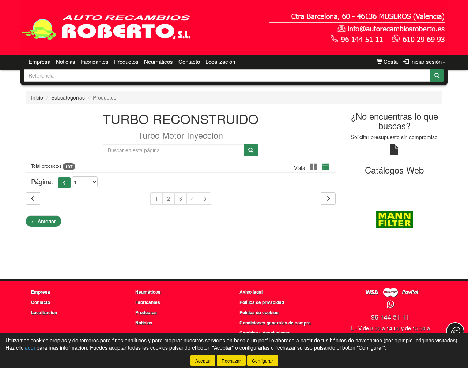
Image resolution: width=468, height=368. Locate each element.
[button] (315, 166)
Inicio (37, 97)
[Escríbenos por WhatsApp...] (390, 304)
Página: (42, 181)
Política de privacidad (261, 302)
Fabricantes (95, 61)
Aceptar (203, 360)
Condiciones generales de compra (275, 322)
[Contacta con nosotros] (455, 331)
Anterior (43, 221)
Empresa (39, 61)
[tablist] (395, 219)
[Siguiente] (328, 198)
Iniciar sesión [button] (425, 61)
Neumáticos (158, 61)
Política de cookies (259, 312)
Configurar (262, 360)
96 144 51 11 (390, 316)
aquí (30, 347)
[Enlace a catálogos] (394, 219)
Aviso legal (251, 292)
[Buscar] (437, 75)
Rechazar (231, 360)
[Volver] (33, 198)
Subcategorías (68, 97)
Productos (126, 61)
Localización (220, 61)
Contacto (189, 61)
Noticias (65, 61)
